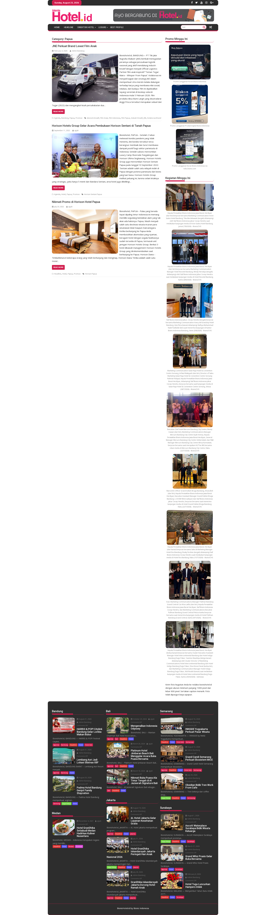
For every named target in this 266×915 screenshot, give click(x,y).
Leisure (102, 27)
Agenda (57, 118)
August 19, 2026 (139, 808)
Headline (68, 27)
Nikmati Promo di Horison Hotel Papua (76, 202)
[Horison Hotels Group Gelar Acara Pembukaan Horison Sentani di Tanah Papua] (85, 135)
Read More (58, 111)
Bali (116, 739)
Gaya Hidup (66, 803)
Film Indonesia (114, 118)
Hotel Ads (88, 745)
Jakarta (132, 834)
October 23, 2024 (140, 719)
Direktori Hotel (86, 27)
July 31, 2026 (138, 838)
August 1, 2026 (193, 815)
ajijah (76, 130)
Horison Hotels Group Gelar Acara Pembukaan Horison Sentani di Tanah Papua (101, 125)
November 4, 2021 (86, 821)
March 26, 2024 (139, 744)
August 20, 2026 (85, 777)
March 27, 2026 (193, 846)
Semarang (189, 742)
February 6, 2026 (194, 874)
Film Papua (125, 118)
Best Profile (117, 27)
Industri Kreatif (137, 118)
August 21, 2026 (85, 719)
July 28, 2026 (138, 872)
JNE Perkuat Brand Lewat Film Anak (74, 46)
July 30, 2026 (192, 775)
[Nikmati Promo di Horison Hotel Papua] (85, 211)
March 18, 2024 (139, 771)
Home (57, 27)
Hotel (63, 194)
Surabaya (190, 841)
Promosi (79, 118)
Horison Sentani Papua (93, 194)
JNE (145, 118)
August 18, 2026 (193, 719)
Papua (72, 118)
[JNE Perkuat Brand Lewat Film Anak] (85, 55)
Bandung (64, 118)
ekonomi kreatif (93, 118)
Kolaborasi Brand (154, 118)
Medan (71, 846)
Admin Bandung (78, 51)
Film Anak (104, 118)
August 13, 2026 (193, 747)
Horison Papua (91, 274)
